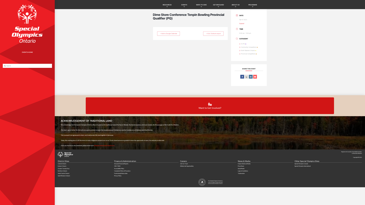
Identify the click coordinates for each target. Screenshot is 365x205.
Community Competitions (249, 47)
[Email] (255, 77)
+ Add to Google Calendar (168, 33)
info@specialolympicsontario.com (104, 145)
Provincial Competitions (248, 54)
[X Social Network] (246, 77)
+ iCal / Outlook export (213, 33)
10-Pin (243, 44)
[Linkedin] (251, 77)
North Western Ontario (248, 50)
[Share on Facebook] (242, 77)
